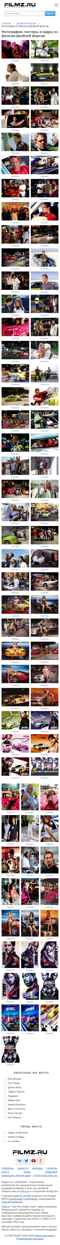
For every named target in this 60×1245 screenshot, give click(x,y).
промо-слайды (16, 1137)
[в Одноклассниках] (40, 1160)
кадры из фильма (18, 1132)
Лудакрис (13, 1096)
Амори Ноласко (17, 1104)
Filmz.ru (24, 1191)
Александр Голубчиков (23, 1199)
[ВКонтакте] (19, 1160)
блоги (5, 1172)
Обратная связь (44, 1235)
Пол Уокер (14, 1083)
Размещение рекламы (30, 1238)
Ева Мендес (15, 1079)
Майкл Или (14, 1100)
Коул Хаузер (15, 1113)
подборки (51, 1172)
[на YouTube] (33, 1160)
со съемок (13, 1141)
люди (27, 1172)
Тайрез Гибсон (16, 1091)
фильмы (37, 1168)
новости (22, 1168)
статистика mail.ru (45, 1176)
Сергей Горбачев (12, 1202)
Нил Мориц (14, 1117)
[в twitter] (26, 1160)
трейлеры (8, 1168)
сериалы (51, 1168)
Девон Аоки (14, 1087)
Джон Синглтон (16, 1109)
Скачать (15, 60)
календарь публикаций (16, 1176)
